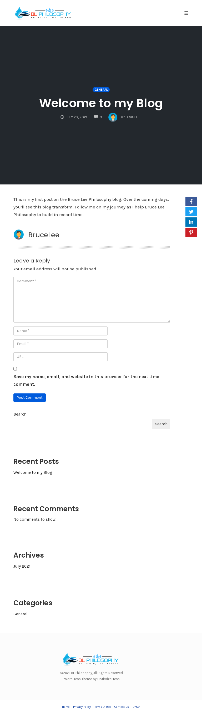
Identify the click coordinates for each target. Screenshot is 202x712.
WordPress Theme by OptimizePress (92, 679)
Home (65, 707)
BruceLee (43, 235)
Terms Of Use (102, 707)
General (101, 89)
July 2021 (22, 566)
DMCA (136, 707)
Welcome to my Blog (101, 103)
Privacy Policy (82, 707)
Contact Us (121, 707)
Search (20, 414)
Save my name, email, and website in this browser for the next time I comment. (87, 380)
